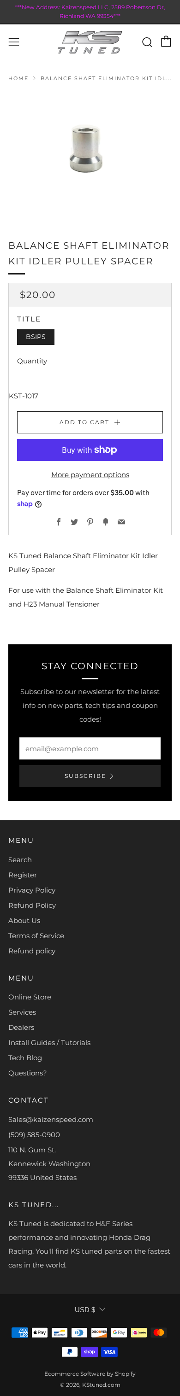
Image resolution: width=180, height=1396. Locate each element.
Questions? (27, 1073)
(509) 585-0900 (34, 1134)
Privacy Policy (31, 890)
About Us (24, 920)
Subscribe (85, 775)
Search (20, 859)
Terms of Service (36, 935)
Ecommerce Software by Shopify (90, 1373)
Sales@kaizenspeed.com (50, 1119)
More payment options (90, 474)
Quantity (32, 360)
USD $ (85, 1310)
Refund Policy (32, 905)
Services (22, 1012)
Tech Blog (25, 1057)
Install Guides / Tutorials (49, 1042)
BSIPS (36, 336)
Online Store (29, 997)
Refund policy (31, 950)
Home (18, 78)
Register (22, 874)
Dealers (21, 1027)
